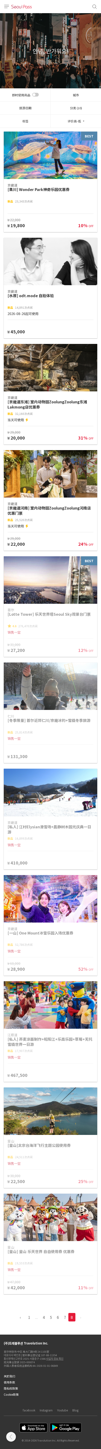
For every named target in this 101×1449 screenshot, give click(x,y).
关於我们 (9, 1376)
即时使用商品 (21, 95)
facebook (29, 1410)
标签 (25, 121)
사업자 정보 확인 (54, 1358)
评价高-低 (74, 121)
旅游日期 (25, 108)
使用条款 (9, 1382)
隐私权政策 (11, 1388)
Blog (75, 1410)
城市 (76, 95)
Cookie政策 (11, 1394)
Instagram (46, 1410)
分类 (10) (76, 108)
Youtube (62, 1410)
